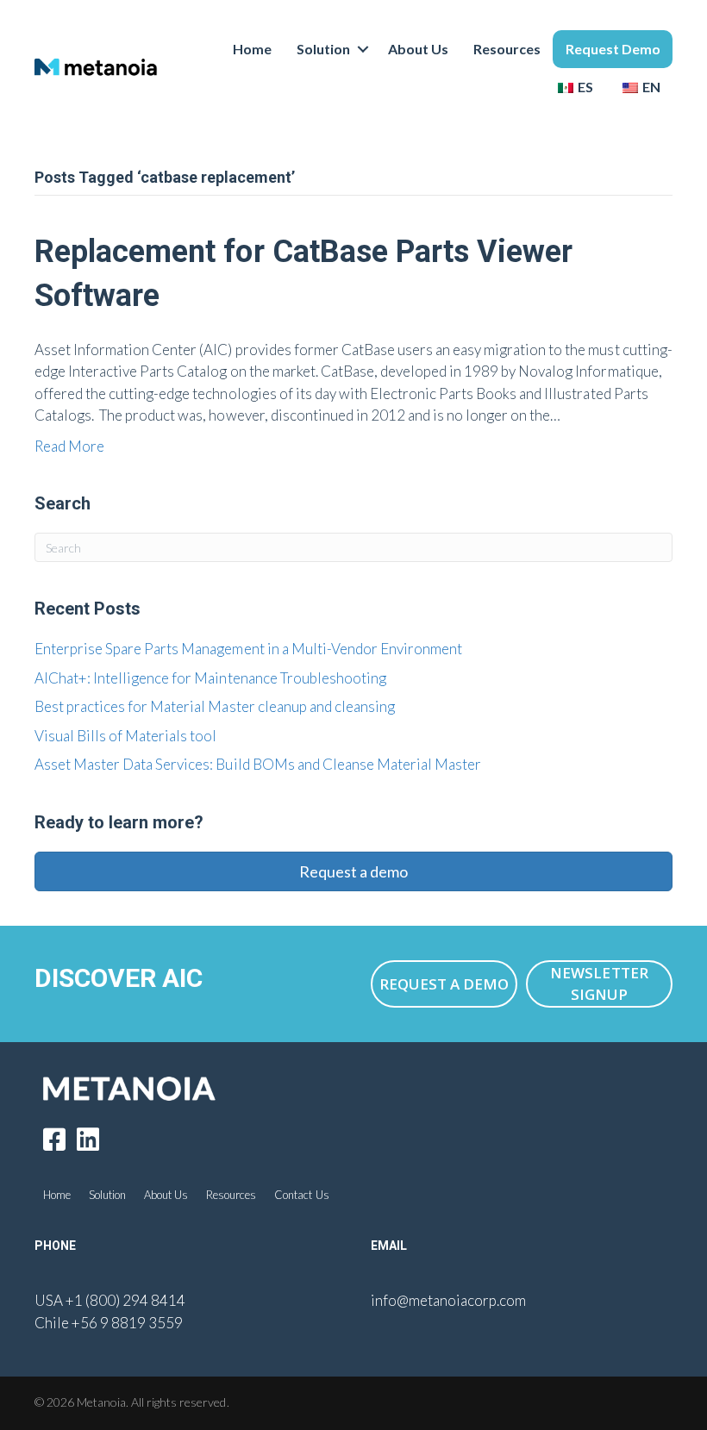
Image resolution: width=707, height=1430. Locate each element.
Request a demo (353, 871)
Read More (69, 446)
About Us (418, 49)
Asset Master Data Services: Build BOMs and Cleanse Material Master (257, 764)
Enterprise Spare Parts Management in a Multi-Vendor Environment (248, 649)
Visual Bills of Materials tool (125, 736)
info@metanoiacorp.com (448, 1300)
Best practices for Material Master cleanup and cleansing (214, 706)
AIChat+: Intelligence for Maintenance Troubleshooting (210, 678)
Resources (507, 49)
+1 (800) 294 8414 (125, 1300)
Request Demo (613, 49)
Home (252, 49)
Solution (323, 49)
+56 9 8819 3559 (127, 1323)
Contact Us (301, 1195)
